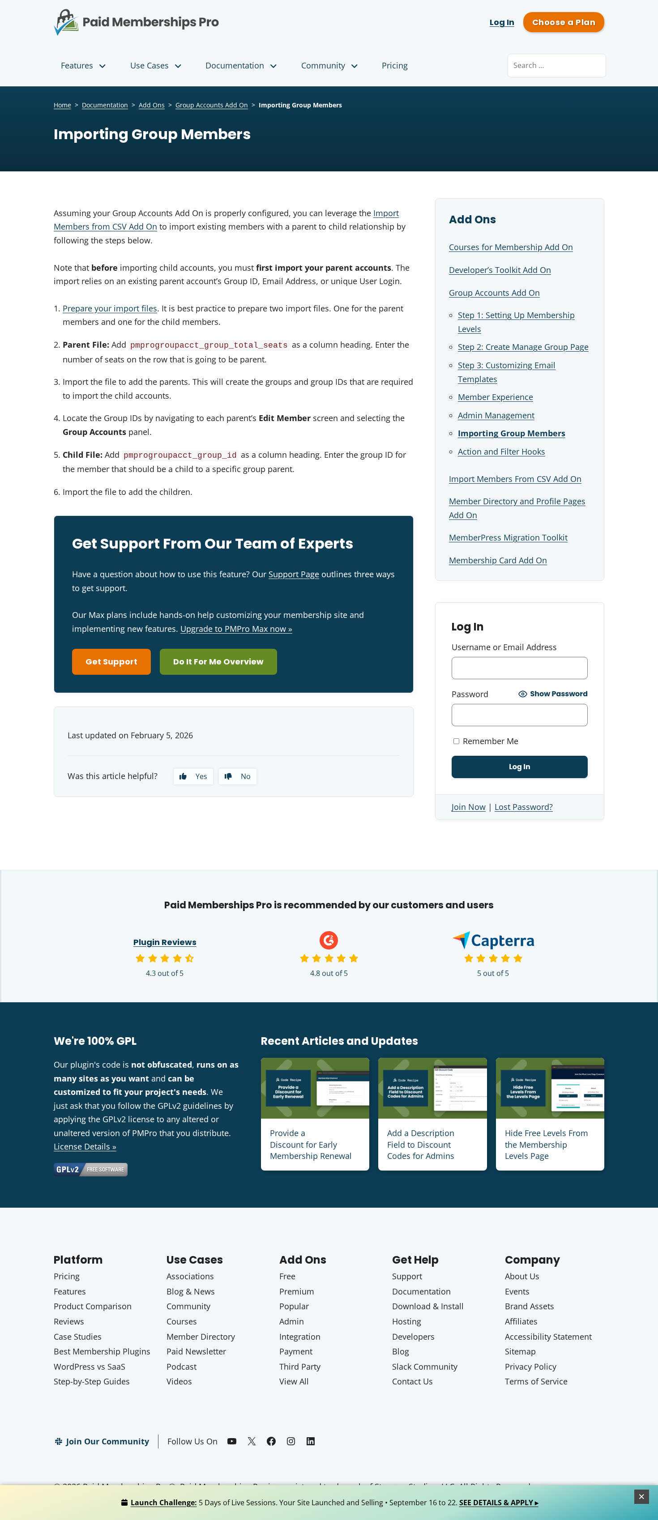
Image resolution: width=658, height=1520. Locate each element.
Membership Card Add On (498, 560)
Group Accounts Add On (211, 105)
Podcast (182, 1366)
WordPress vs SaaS (89, 1366)
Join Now (469, 806)
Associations (190, 1276)
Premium (296, 1291)
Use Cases (149, 65)
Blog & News (191, 1291)
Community (323, 65)
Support (407, 1276)
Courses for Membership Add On (511, 247)
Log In (502, 22)
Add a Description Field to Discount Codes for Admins (420, 1144)
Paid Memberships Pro (186, 15)
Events (517, 1291)
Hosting (406, 1321)
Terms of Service (536, 1381)
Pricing (395, 65)
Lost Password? (524, 806)
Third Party (299, 1366)
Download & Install (428, 1306)
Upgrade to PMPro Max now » (236, 628)
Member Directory (201, 1336)
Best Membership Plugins (102, 1351)
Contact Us (412, 1381)
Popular (294, 1306)
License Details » (85, 1146)
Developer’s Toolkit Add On (500, 269)
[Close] (641, 1497)
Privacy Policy (530, 1366)
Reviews (69, 1321)
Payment (295, 1351)
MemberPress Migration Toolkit (508, 537)
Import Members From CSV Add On (515, 478)
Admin (291, 1321)
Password (470, 694)
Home (62, 105)
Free (287, 1276)
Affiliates (521, 1321)
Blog (400, 1351)
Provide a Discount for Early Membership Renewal (311, 1144)
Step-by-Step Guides (92, 1381)
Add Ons (152, 105)
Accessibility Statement (548, 1336)
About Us (522, 1276)
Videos (179, 1381)
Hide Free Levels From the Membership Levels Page (546, 1144)
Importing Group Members (511, 433)
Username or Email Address (504, 647)
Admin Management (496, 415)
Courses (182, 1321)
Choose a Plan (563, 22)
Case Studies (78, 1336)
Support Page (294, 574)
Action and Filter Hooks (501, 451)
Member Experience (495, 397)
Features (77, 65)
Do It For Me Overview (218, 661)
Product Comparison (93, 1306)
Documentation (234, 65)
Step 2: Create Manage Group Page (523, 346)
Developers (413, 1336)
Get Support (111, 661)
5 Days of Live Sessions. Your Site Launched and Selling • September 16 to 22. (334, 1502)
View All (294, 1381)
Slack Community (424, 1366)
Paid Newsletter (196, 1351)
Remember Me (489, 741)
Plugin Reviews (165, 942)
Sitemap (520, 1351)
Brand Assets (529, 1306)
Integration (299, 1336)
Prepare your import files (110, 308)
